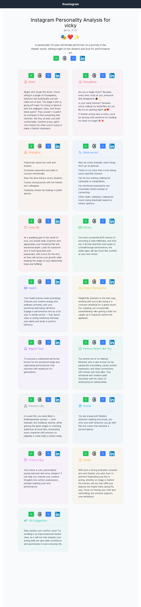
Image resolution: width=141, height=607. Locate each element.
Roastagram (70, 4)
